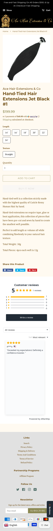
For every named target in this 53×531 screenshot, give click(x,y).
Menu (9, 10)
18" (25, 132)
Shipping (7, 119)
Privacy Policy (26, 447)
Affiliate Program (26, 476)
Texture (6, 148)
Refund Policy (26, 462)
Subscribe (37, 510)
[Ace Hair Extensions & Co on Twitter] (17, 490)
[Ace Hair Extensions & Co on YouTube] (35, 490)
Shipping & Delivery (26, 451)
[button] (26, 116)
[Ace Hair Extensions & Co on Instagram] (29, 490)
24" (6, 139)
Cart (48, 10)
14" (6, 132)
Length (6, 126)
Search (26, 443)
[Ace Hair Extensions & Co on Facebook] (23, 490)
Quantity (7, 162)
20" (34, 132)
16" (16, 132)
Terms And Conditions (26, 454)
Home (5, 31)
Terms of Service (26, 458)
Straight (9, 153)
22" (43, 132)
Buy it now (27, 188)
